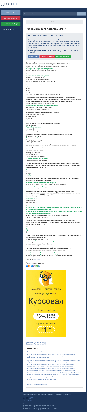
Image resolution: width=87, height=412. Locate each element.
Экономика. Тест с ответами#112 (36, 342)
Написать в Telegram (11, 18)
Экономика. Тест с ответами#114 (36, 344)
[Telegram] (39, 266)
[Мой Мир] (32, 266)
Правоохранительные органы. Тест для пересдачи (41, 379)
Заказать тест (10, 12)
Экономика (32, 22)
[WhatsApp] (37, 266)
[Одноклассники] (29, 266)
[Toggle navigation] (83, 4)
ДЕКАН (10, 4)
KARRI (28, 398)
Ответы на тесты (8, 29)
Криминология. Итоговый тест (35, 352)
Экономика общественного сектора (37, 382)
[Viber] (34, 266)
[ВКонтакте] (27, 266)
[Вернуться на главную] (28, 22)
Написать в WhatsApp (11, 24)
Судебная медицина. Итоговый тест (37, 384)
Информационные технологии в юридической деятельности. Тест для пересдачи (50, 377)
